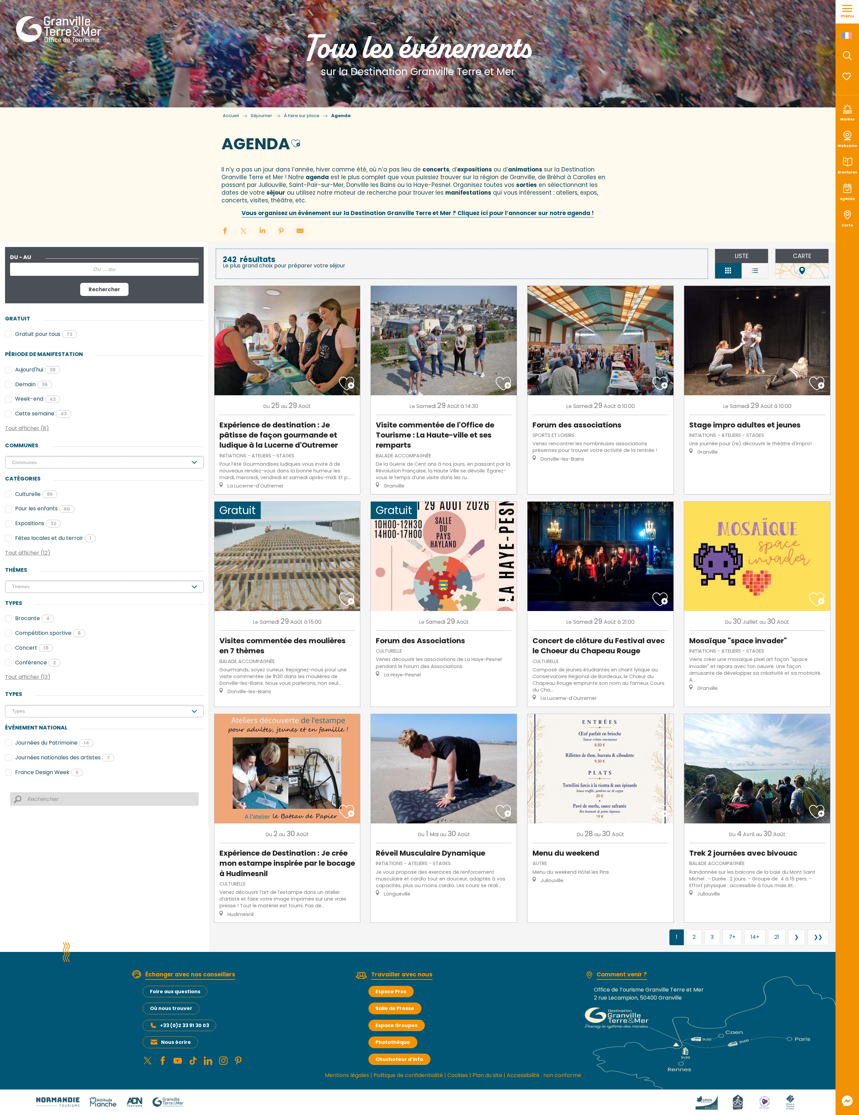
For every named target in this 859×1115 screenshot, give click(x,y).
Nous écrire (176, 1042)
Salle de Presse (394, 1008)
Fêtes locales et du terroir (53, 538)
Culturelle (34, 494)
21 (776, 937)
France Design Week (47, 772)
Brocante (32, 618)
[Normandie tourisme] (58, 1102)
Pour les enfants (42, 508)
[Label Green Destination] (707, 1102)
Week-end (35, 399)
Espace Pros (390, 991)
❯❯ (818, 937)
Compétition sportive (48, 633)
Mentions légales (347, 1075)
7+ (732, 937)
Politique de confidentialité (408, 1075)
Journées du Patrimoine (52, 743)
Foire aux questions (175, 991)
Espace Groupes (396, 1025)
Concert (32, 648)
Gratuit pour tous (43, 334)
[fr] (847, 35)
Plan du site (487, 1075)
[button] (847, 56)
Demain (31, 384)
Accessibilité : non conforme (544, 1075)
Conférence (35, 662)
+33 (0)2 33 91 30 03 (184, 1025)
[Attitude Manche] (103, 1102)
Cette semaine (41, 413)
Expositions (35, 523)
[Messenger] (847, 1101)
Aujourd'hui (35, 369)
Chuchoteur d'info (399, 1059)
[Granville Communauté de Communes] (168, 1102)
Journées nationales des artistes (62, 757)
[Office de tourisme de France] (790, 1102)
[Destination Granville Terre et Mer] (60, 29)
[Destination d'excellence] (764, 1102)
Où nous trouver (171, 1008)
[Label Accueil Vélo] (738, 1102)
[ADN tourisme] (134, 1102)
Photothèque (392, 1042)
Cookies (457, 1075)
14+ (755, 937)
